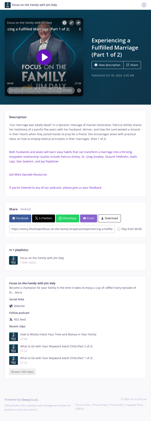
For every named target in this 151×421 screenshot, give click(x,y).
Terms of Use (83, 405)
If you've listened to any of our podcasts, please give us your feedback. (56, 187)
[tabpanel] (75, 156)
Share (134, 65)
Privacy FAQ (116, 405)
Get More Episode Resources (28, 174)
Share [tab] (13, 209)
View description (110, 65)
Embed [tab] (25, 209)
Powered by (13, 399)
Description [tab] (18, 117)
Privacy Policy (100, 405)
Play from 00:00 (132, 229)
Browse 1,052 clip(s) (22, 371)
